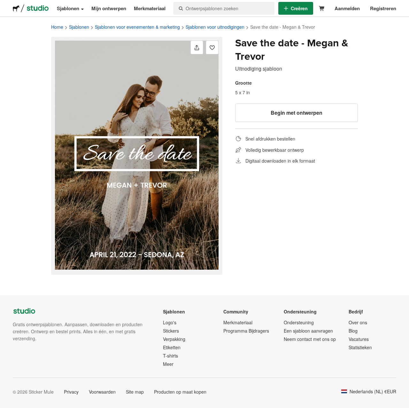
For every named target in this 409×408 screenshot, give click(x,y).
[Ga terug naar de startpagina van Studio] (37, 8)
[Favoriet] (212, 47)
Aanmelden (347, 8)
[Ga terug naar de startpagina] (16, 8)
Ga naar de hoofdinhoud (4, 4)
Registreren (383, 8)
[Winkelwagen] (321, 8)
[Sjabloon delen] (196, 47)
